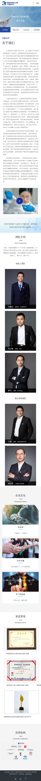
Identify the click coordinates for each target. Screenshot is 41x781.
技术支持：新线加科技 (25, 774)
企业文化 (26, 30)
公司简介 (5, 30)
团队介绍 (16, 30)
